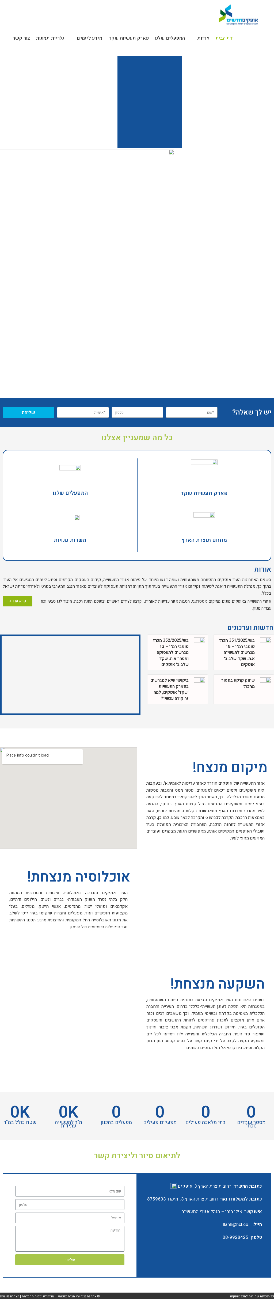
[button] (17, 601)
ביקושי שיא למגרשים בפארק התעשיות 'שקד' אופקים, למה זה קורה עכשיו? (169, 689)
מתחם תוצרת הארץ (204, 540)
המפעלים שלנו (70, 493)
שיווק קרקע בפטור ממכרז (238, 683)
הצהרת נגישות (9, 1296)
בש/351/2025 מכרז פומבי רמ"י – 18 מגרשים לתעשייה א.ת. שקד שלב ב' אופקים (237, 652)
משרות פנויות (70, 540)
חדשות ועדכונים (250, 628)
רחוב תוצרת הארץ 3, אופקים (204, 1186)
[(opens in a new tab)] (265, 652)
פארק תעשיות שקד (204, 493)
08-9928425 (235, 1237)
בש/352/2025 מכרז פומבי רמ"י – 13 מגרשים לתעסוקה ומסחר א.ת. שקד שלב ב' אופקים (171, 652)
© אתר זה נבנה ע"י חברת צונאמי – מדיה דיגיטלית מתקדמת (61, 1296)
